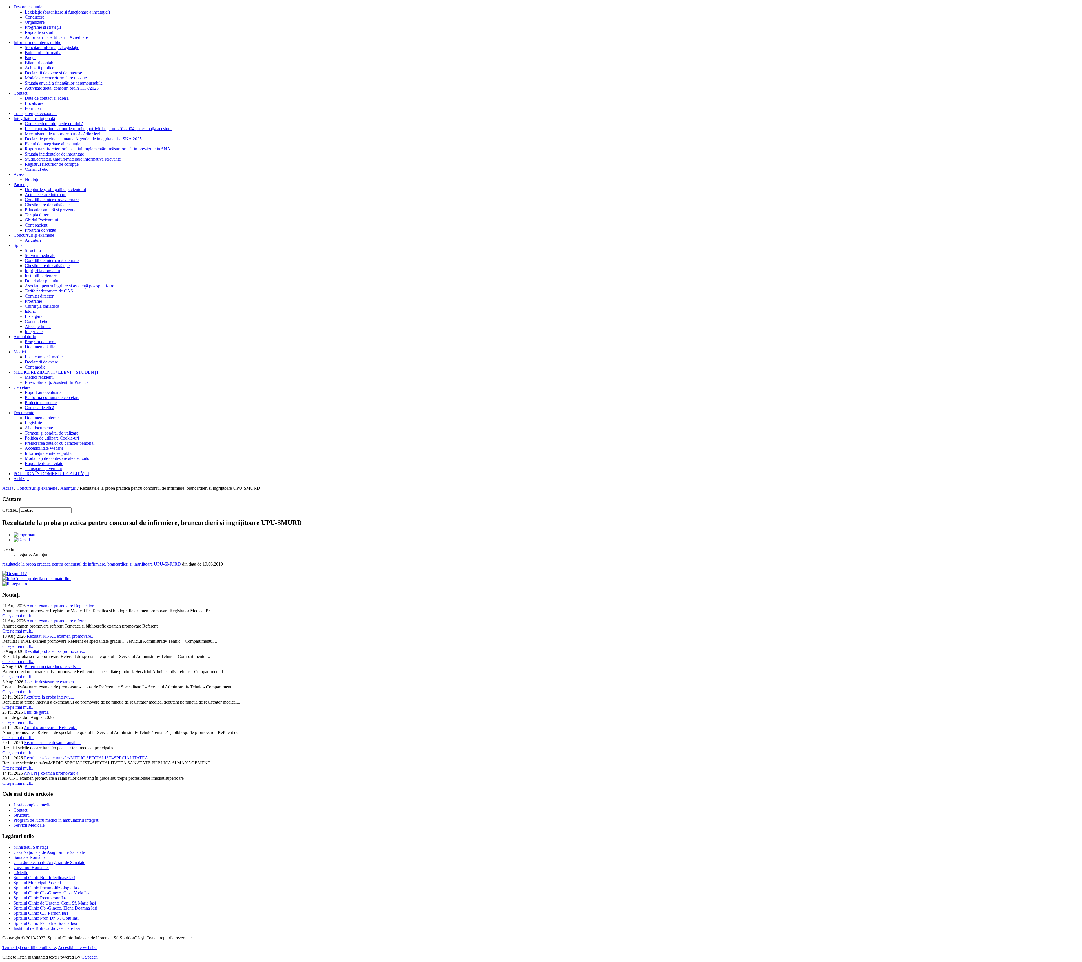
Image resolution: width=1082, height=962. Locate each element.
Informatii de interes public (37, 42)
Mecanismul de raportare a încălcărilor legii (63, 133)
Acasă (19, 174)
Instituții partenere (41, 275)
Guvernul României (31, 867)
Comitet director (39, 296)
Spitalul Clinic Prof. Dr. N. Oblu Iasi (46, 918)
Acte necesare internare (45, 194)
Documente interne (42, 417)
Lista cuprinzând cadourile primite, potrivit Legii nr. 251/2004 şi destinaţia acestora (98, 128)
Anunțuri (33, 240)
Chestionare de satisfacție (47, 204)
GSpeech (89, 957)
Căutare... (10, 510)
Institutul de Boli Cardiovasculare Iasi (47, 928)
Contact (20, 93)
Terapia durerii (38, 214)
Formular (33, 108)
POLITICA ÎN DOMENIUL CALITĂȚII (51, 473)
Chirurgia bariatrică (42, 306)
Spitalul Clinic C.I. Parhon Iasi (41, 913)
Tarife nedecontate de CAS (49, 291)
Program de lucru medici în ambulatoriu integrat (56, 820)
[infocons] (36, 578)
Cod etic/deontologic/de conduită (54, 123)
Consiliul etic (36, 169)
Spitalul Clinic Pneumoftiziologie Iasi (47, 887)
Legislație (33, 422)
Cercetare (22, 387)
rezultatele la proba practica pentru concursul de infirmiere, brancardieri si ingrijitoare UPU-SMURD (91, 564)
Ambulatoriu (25, 336)
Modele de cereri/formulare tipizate (56, 78)
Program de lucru (40, 341)
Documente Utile (40, 346)
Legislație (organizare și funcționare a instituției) (67, 12)
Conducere (34, 17)
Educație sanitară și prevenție (50, 209)
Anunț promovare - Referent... (50, 727)
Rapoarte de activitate (44, 463)
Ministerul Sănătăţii (31, 847)
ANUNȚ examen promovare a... (53, 773)
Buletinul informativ (43, 52)
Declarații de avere (41, 362)
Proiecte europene (41, 402)
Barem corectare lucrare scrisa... (53, 666)
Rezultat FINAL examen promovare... (60, 636)
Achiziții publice (39, 67)
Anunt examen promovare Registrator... (61, 605)
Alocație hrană (38, 326)
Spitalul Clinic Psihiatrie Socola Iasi (45, 923)
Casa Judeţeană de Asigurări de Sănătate (49, 862)
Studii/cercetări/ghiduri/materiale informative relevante (73, 159)
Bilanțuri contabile (41, 62)
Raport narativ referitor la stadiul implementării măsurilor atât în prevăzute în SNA (97, 149)
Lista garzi (34, 316)
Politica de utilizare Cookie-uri (52, 438)
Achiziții (21, 478)
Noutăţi (31, 179)
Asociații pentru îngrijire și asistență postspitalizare (69, 285)
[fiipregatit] (15, 583)
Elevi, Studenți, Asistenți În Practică (56, 382)
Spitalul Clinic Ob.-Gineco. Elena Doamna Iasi (55, 908)
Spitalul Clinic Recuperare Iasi (41, 897)
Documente (24, 412)
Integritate (34, 331)
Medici (20, 351)
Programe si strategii (43, 27)
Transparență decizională (35, 113)
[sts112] (14, 573)
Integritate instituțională (34, 118)
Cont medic (35, 367)
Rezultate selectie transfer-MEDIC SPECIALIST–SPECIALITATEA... (88, 757)
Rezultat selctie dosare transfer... (52, 742)
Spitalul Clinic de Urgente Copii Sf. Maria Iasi (55, 903)
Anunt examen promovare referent (57, 621)
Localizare (34, 103)
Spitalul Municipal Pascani (37, 882)
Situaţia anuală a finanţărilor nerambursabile (64, 83)
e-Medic (21, 872)
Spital (19, 245)
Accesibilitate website (44, 448)
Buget (30, 57)
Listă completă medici (44, 356)
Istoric (30, 311)
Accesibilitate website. (77, 947)
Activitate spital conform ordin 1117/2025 (62, 88)
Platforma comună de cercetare (52, 397)
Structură (33, 250)
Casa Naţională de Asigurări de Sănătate (49, 852)
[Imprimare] (25, 534)
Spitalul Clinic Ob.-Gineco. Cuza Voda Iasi (52, 892)
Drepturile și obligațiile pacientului (55, 189)
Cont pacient (36, 225)
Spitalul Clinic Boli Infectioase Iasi (44, 877)
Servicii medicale (40, 255)
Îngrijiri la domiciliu (42, 270)
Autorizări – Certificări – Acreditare (56, 37)
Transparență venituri (43, 468)
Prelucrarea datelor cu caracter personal (59, 443)
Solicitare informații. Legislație (52, 47)
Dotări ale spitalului (42, 280)
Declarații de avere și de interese (53, 72)
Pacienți (21, 184)
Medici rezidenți (39, 377)
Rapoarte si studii (40, 32)
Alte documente (39, 427)
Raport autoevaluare (43, 392)
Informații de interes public (48, 453)
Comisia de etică (39, 407)
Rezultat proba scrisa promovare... (55, 651)
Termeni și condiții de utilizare (51, 433)
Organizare (35, 22)
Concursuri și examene (34, 235)
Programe (33, 301)
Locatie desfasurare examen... (51, 681)
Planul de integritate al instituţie (52, 143)
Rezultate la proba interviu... (49, 697)
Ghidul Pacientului (41, 220)
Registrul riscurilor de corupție (52, 164)
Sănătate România (30, 857)
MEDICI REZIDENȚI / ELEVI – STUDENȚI (56, 372)
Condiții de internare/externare (52, 199)
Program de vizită (40, 230)
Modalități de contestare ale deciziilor (58, 458)
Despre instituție (28, 7)
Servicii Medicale (29, 825)
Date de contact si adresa (47, 98)
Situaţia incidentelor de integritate (54, 154)
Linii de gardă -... (39, 712)
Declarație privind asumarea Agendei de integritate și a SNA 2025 (83, 138)
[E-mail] (22, 539)
